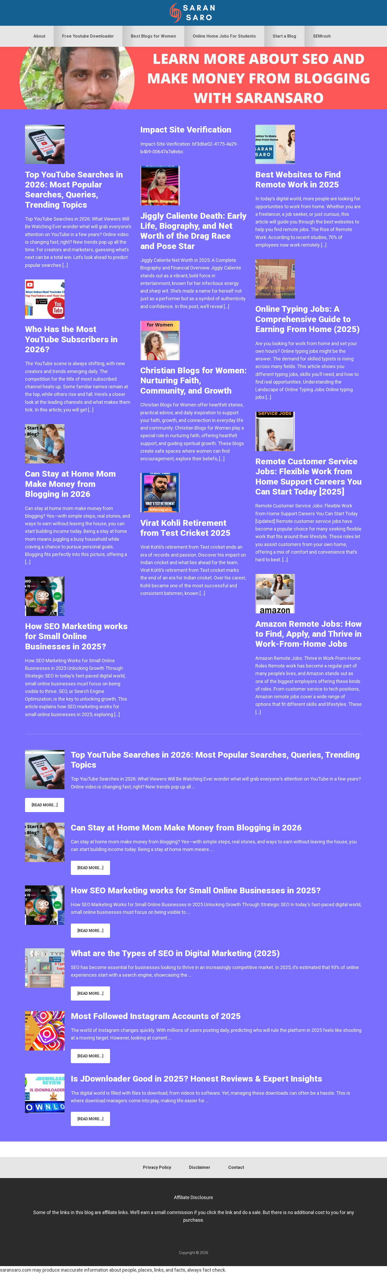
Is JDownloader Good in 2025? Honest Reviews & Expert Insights (196, 1079)
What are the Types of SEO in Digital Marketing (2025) (175, 953)
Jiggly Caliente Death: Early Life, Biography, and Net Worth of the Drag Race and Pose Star (193, 231)
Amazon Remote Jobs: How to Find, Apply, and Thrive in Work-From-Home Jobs (308, 634)
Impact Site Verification (185, 130)
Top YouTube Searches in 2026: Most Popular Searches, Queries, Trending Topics (74, 190)
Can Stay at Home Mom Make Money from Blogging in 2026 (70, 484)
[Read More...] (48, 807)
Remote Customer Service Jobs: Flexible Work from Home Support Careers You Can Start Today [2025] (308, 476)
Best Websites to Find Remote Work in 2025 (298, 180)
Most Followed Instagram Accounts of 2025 (156, 1016)
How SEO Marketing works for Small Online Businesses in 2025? (76, 636)
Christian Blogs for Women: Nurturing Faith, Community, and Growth (193, 380)
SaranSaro (193, 12)
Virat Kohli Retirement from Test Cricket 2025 (185, 528)
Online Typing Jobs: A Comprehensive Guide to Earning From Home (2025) (307, 319)
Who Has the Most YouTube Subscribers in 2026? (71, 339)
